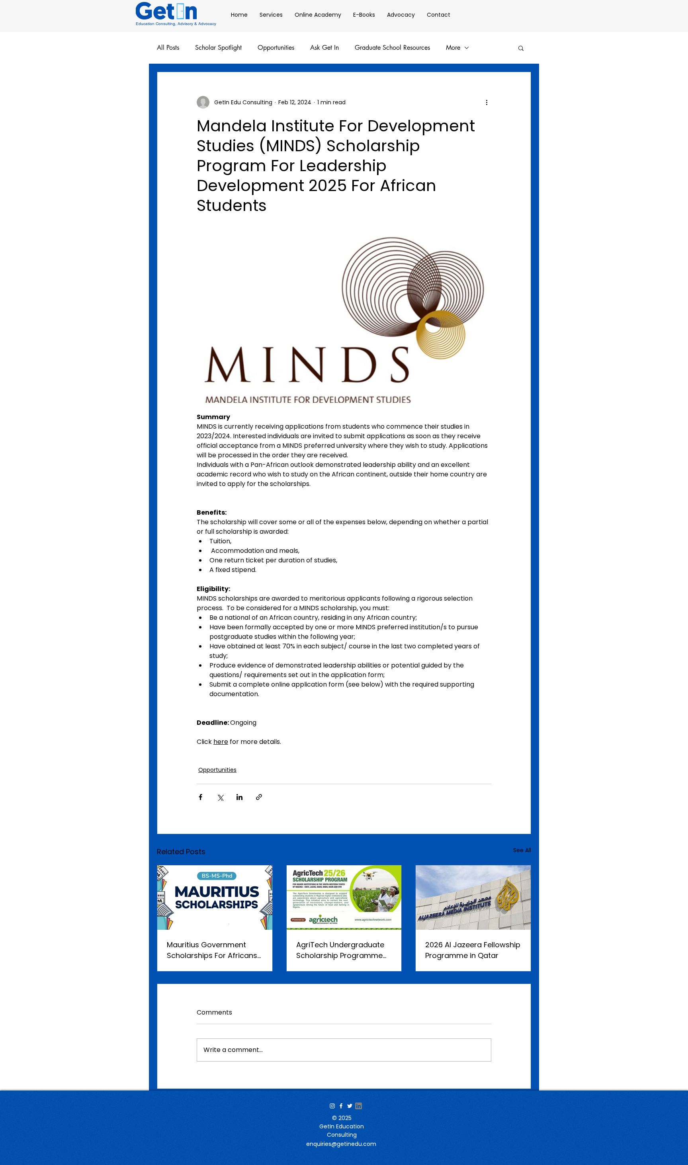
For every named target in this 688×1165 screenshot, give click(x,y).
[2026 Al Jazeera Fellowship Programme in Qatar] (473, 897)
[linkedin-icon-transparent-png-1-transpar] (358, 1106)
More (453, 48)
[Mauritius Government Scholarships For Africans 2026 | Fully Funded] (214, 897)
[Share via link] (259, 797)
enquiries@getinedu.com (341, 1144)
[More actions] (486, 102)
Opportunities (276, 48)
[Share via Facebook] (200, 797)
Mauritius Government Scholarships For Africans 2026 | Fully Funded (212, 950)
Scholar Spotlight (218, 48)
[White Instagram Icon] (332, 1106)
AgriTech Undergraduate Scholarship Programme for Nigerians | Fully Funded (343, 950)
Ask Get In (324, 48)
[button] (521, 48)
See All (522, 850)
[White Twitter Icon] (349, 1106)
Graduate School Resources (392, 48)
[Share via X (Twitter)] (220, 797)
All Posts (168, 48)
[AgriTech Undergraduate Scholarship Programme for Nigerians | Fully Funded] (344, 897)
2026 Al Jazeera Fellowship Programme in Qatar (472, 950)
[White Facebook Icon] (341, 1106)
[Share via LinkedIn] (239, 797)
